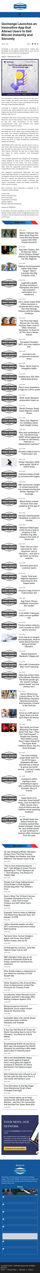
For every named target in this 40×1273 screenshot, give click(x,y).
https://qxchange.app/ (14, 203)
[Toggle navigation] (19, 15)
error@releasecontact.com (30, 213)
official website (13, 190)
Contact (30, 1269)
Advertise (22, 1269)
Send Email (9, 197)
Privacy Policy (11, 1269)
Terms (3, 1269)
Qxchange (4, 108)
